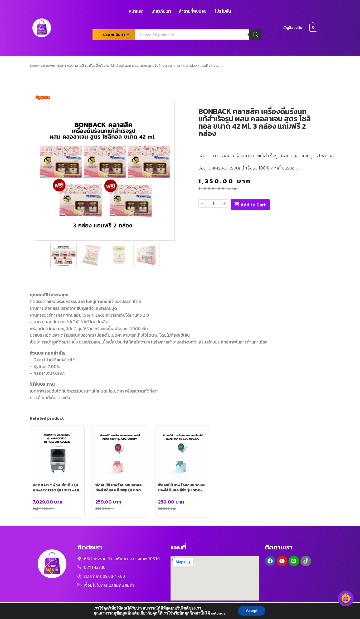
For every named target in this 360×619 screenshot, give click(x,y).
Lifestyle (48, 65)
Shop (34, 65)
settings (218, 613)
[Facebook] (270, 561)
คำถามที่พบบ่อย (193, 11)
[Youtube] (282, 561)
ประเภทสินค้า (114, 34)
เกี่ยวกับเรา (161, 11)
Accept (251, 610)
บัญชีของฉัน (292, 28)
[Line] (294, 561)
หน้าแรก (136, 11)
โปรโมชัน (223, 11)
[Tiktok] (305, 561)
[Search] (255, 34)
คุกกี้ (107, 608)
